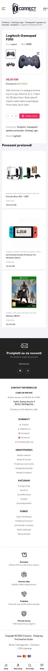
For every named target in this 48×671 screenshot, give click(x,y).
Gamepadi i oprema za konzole (17, 252)
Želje (42, 669)
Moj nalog (18, 669)
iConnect (27, 636)
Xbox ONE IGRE (30, 313)
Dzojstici (15, 25)
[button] (38, 55)
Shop (6, 669)
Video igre (21, 313)
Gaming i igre (17, 22)
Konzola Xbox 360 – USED (17, 196)
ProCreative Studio (24, 639)
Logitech (14, 44)
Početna (6, 22)
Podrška (24, 601)
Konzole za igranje (24, 193)
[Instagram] (28, 370)
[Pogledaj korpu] (44, 8)
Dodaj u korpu (31, 116)
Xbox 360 (36, 193)
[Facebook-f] (20, 370)
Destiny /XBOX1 (13, 316)
